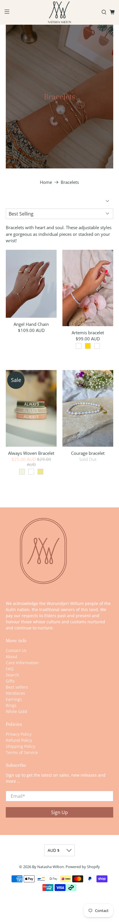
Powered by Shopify (83, 866)
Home (46, 182)
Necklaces (15, 693)
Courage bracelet (88, 453)
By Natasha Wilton (48, 866)
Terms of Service (22, 752)
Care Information (22, 662)
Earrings (14, 699)
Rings (11, 705)
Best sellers (17, 687)
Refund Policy (19, 740)
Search (12, 675)
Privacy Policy (18, 734)
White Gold (16, 711)
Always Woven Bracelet (31, 453)
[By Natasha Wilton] (59, 12)
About (11, 656)
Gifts (10, 681)
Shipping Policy (20, 746)
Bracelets (70, 182)
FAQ (10, 668)
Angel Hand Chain (31, 324)
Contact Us (16, 650)
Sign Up (59, 812)
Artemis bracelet (88, 332)
